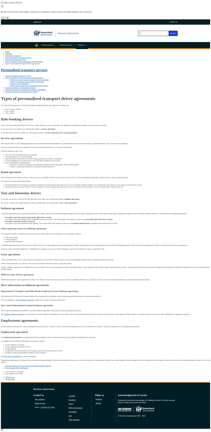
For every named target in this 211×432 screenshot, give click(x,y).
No (7, 18)
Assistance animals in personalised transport (20, 88)
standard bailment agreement (14, 314)
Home (7, 52)
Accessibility (73, 412)
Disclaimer (72, 400)
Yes (3, 18)
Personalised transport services (15, 60)
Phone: (45, 407)
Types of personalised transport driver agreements (27, 82)
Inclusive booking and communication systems (21, 92)
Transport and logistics (13, 56)
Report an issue (40, 403)
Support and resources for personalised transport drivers (29, 86)
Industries (8, 54)
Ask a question (40, 399)
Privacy (71, 404)
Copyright (72, 396)
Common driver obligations (19, 84)
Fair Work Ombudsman (13, 356)
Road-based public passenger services (18, 58)
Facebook (98, 399)
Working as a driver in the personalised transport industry (29, 80)
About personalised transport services (18, 76)
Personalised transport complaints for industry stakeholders (25, 90)
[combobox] (153, 33)
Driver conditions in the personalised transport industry (24, 62)
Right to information (75, 408)
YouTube (98, 403)
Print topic (11, 379)
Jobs (70, 416)
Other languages (74, 420)
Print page (11, 377)
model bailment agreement (25, 300)
